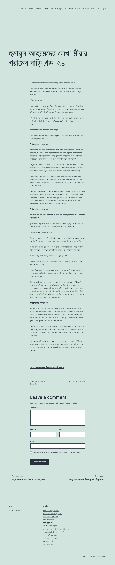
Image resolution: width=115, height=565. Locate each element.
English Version (15, 510)
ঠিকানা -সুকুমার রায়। (48, 523)
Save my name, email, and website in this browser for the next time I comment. (56, 453)
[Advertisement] (57, 32)
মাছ (62, 329)
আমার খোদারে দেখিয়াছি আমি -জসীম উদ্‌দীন (54, 532)
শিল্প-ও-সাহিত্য (68, 9)
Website (33, 441)
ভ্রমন (104, 9)
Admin (34, 384)
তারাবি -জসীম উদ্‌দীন (48, 520)
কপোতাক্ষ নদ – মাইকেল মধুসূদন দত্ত (52, 514)
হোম (21, 9)
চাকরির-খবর (85, 9)
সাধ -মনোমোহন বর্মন (48, 541)
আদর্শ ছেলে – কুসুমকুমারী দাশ (50, 538)
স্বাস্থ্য (46, 9)
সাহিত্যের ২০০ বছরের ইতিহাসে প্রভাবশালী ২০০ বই (56, 529)
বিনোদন (77, 9)
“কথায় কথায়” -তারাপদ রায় (50, 535)
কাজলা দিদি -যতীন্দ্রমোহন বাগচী (51, 511)
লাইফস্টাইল (39, 9)
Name (33, 430)
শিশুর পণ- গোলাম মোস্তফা (50, 526)
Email (62, 430)
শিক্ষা (92, 9)
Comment (34, 407)
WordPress (101, 556)
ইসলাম (98, 9)
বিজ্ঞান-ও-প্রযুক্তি (56, 9)
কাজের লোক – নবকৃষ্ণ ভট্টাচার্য (50, 517)
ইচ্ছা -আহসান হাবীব (48, 544)
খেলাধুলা (31, 9)
